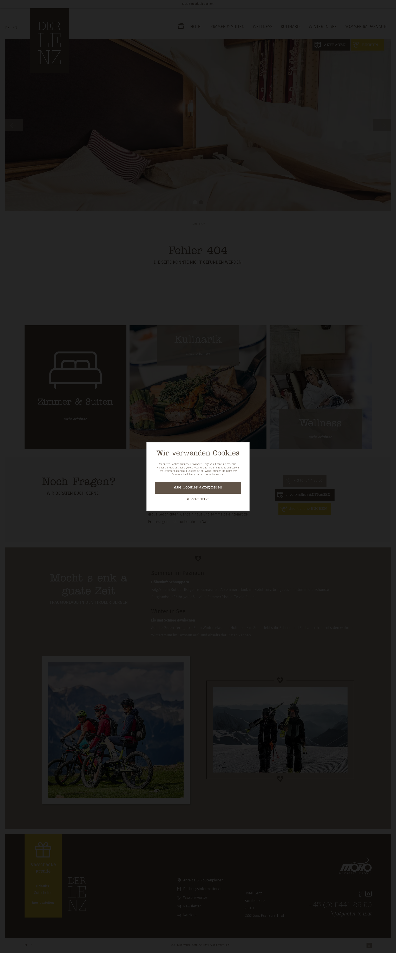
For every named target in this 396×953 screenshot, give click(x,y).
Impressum (218, 474)
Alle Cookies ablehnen (198, 499)
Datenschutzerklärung (183, 474)
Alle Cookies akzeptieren (198, 487)
